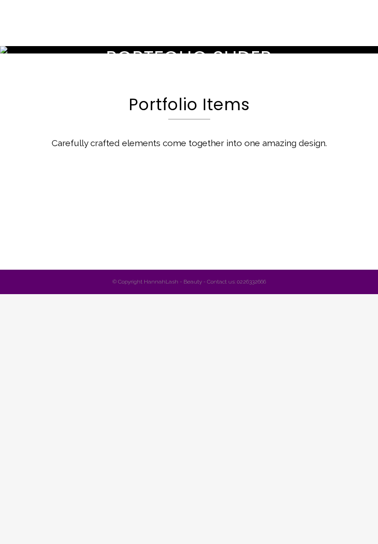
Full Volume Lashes (209, 209)
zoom (44, 243)
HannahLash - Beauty (173, 281)
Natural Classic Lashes (63, 209)
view (85, 243)
